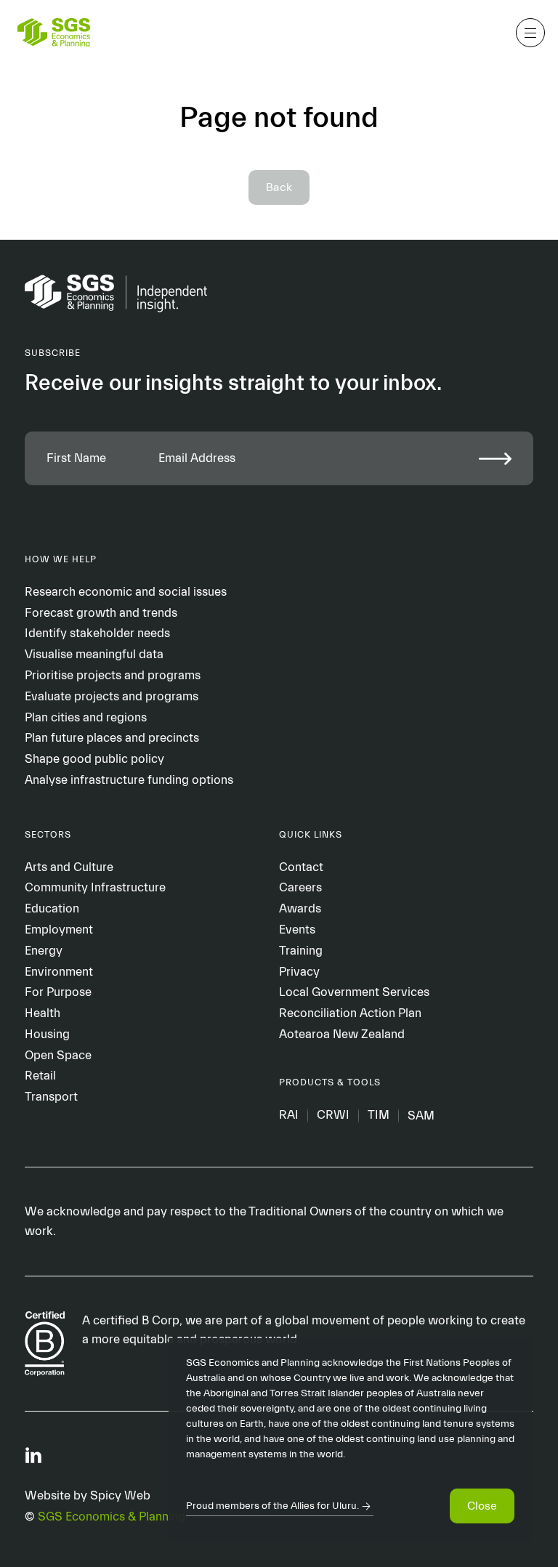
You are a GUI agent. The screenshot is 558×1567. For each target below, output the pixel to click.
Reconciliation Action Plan (350, 1013)
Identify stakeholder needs (97, 633)
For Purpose (58, 992)
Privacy (299, 972)
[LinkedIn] (33, 1454)
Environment (59, 972)
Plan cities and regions (86, 717)
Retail (40, 1075)
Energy (43, 950)
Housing (47, 1034)
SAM (421, 1115)
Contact (301, 867)
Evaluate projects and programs (111, 696)
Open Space (58, 1055)
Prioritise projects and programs (113, 675)
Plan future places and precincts (112, 738)
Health (42, 1013)
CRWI (333, 1115)
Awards (300, 908)
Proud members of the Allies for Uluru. (272, 1506)
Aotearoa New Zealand (342, 1034)
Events (297, 929)
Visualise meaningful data (94, 654)
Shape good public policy (94, 759)
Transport (51, 1097)
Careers (300, 887)
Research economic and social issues (126, 592)
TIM (378, 1115)
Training (301, 950)
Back (279, 187)
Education (52, 908)
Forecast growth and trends (101, 613)
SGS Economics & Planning (111, 1516)
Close (482, 1506)
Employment (59, 929)
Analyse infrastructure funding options (129, 780)
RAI (289, 1115)
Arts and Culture (69, 867)
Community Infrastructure (95, 887)
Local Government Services (354, 992)
